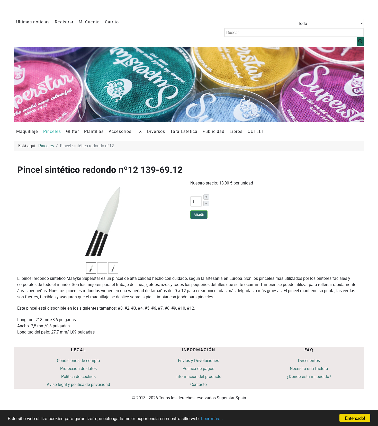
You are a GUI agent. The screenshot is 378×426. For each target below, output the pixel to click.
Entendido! (355, 418)
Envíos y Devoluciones (198, 361)
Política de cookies (78, 376)
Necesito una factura (309, 369)
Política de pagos (198, 369)
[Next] (354, 84)
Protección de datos (78, 369)
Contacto (198, 384)
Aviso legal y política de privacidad (78, 384)
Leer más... (212, 418)
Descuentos (309, 361)
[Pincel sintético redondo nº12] (102, 221)
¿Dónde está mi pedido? (309, 376)
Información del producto (198, 376)
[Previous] (23, 84)
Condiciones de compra (78, 361)
